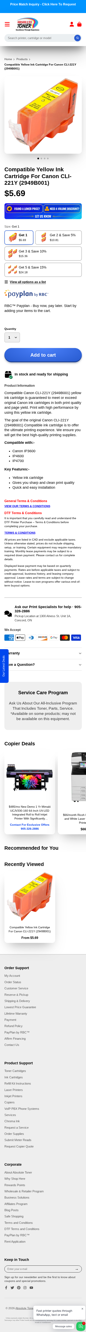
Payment (10, 1019)
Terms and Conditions (18, 1222)
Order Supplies (14, 1133)
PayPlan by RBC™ (17, 1032)
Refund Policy (13, 1026)
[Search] (77, 38)
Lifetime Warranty (15, 1013)
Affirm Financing (15, 1038)
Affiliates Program (16, 1204)
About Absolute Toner (18, 1172)
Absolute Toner (24, 1308)
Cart (79, 24)
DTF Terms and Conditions (21, 1229)
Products (22, 59)
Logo (28, 24)
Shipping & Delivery (17, 1001)
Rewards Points (14, 1185)
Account (71, 24)
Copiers (9, 1102)
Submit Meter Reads (17, 1140)
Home (8, 59)
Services (10, 1115)
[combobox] (43, 38)
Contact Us (11, 1044)
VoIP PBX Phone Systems (21, 1108)
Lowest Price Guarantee (20, 1007)
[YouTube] (31, 1288)
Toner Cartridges (15, 1071)
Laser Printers (13, 1090)
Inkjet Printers (13, 1096)
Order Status (12, 982)
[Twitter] (12, 1288)
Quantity (10, 328)
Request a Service (16, 1127)
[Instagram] (25, 1288)
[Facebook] (6, 1288)
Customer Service (16, 988)
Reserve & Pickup (16, 994)
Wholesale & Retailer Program (24, 1191)
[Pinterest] (19, 1288)
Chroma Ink (12, 1121)
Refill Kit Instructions (17, 1083)
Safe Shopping (13, 1216)
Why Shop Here (14, 1178)
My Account (12, 975)
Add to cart (43, 355)
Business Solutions (16, 1197)
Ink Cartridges (13, 1077)
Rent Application (14, 1241)
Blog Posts (11, 1210)
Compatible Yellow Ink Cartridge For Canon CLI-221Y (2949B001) (29, 907)
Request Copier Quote (19, 1146)
